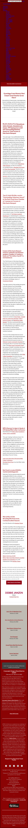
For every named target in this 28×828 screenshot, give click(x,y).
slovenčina (8, 68)
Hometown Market (8, 281)
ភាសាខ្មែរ (8, 45)
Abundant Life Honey (19, 167)
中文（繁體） (9, 21)
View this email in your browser (14, 83)
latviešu (8, 67)
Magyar (8, 36)
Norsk (7, 52)
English (8, 11)
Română (8, 57)
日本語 (8, 43)
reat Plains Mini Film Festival (14, 645)
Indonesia (8, 39)
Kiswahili (8, 61)
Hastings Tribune (19, 523)
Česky (7, 24)
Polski (7, 53)
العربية (7, 13)
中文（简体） (9, 20)
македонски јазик (10, 48)
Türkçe (7, 75)
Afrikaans (8, 14)
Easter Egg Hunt (14, 653)
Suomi (7, 29)
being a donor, (12, 738)
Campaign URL (4, 1)
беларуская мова (10, 16)
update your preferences (12, 799)
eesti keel (8, 27)
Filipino (8, 76)
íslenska (8, 40)
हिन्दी (7, 35)
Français (8, 31)
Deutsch (8, 32)
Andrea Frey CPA (16, 127)
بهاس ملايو (8, 49)
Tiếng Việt (8, 79)
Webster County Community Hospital (12, 342)
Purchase (8, 462)
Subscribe (5, 6)
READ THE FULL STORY (9, 556)
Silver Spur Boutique (10, 169)
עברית (7, 64)
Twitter (6, 3)
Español (8, 60)
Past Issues (5, 7)
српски (8, 71)
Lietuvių (8, 65)
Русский (8, 58)
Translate (5, 10)
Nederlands (8, 28)
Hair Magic (17, 316)
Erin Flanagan (14, 636)
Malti (7, 50)
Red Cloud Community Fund (16, 345)
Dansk (7, 25)
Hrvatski (8, 23)
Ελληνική (8, 33)
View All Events (14, 713)
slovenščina (8, 69)
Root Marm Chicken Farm (14, 628)
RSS (4, 9)
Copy (23, 1)
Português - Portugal (11, 56)
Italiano (7, 42)
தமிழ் (7, 72)
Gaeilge (8, 37)
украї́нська (8, 78)
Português (8, 54)
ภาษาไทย (8, 74)
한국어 (8, 46)
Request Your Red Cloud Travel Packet (14, 759)
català (7, 18)
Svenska (8, 62)
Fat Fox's (5, 176)
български (8, 17)
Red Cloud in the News (14, 582)
